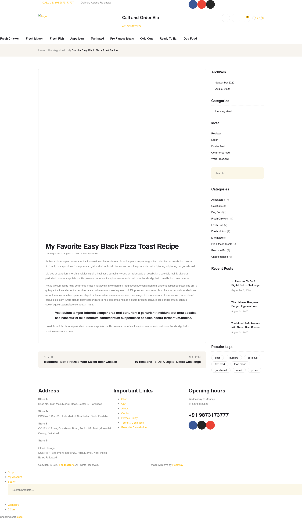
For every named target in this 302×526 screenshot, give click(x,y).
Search (294, 489)
